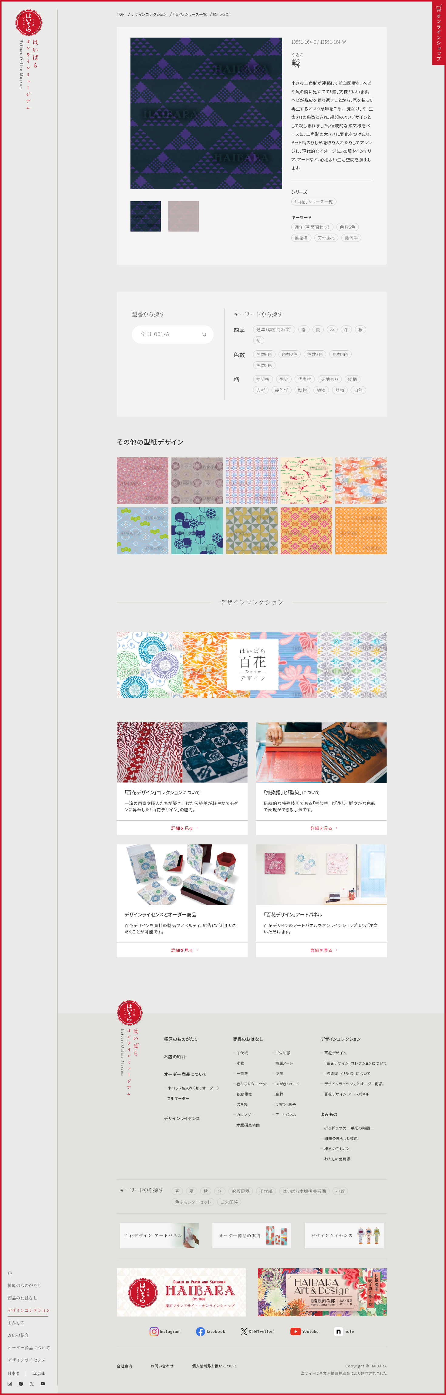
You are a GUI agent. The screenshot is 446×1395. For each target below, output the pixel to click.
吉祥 (260, 390)
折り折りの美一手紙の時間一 (349, 1127)
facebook (216, 1331)
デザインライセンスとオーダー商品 (353, 1083)
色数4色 (340, 354)
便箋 (279, 1073)
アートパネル (286, 1114)
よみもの (16, 1323)
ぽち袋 (242, 1104)
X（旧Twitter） (262, 1331)
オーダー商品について (29, 1347)
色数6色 (264, 354)
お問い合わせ (162, 1365)
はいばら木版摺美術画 (304, 1191)
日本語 (13, 1373)
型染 (283, 379)
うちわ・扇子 (285, 1104)
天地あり (326, 238)
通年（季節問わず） (312, 227)
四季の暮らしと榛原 (341, 1138)
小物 (241, 1063)
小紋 (340, 1191)
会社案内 (125, 1365)
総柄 (352, 379)
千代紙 (242, 1052)
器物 (339, 390)
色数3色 (315, 354)
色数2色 (348, 227)
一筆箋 (242, 1073)
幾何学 (351, 238)
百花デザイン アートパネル (347, 1093)
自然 (358, 390)
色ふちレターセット (252, 1083)
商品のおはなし (22, 1298)
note (349, 1331)
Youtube (310, 1331)
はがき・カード (287, 1083)
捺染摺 (301, 238)
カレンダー (246, 1114)
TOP (121, 14)
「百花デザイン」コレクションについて (355, 1063)
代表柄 (304, 379)
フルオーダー (178, 1098)
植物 (321, 390)
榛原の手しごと (337, 1148)
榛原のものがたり (25, 1285)
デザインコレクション (29, 1310)
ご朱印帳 (283, 1052)
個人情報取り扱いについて (214, 1365)
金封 (279, 1093)
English (38, 1373)
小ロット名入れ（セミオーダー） (193, 1087)
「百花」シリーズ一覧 (190, 14)
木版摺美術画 (248, 1124)
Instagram (170, 1331)
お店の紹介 (18, 1335)
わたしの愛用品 (337, 1158)
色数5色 (264, 365)
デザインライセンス (27, 1360)
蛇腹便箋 (244, 1093)
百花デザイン (335, 1052)
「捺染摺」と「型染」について (347, 1073)
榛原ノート (284, 1063)
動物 (302, 390)
